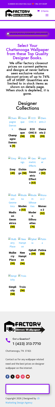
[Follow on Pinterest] (18, 377)
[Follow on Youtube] (28, 377)
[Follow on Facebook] (7, 377)
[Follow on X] (13, 377)
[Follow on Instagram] (23, 377)
